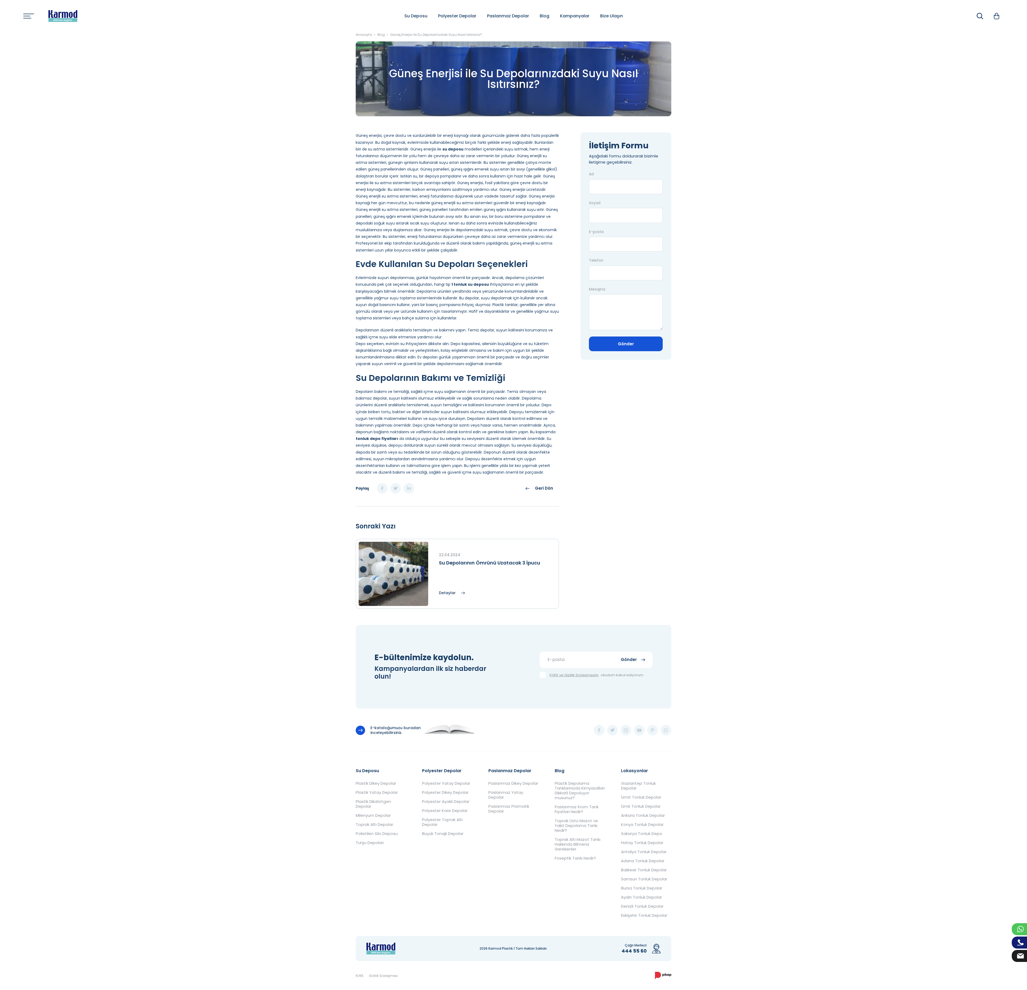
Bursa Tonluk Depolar (641, 888)
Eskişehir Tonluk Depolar (644, 915)
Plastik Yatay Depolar (377, 792)
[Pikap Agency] (663, 975)
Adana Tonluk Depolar (642, 860)
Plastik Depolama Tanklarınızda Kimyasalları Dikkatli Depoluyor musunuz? (580, 790)
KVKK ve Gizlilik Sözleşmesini (574, 675)
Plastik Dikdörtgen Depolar (373, 804)
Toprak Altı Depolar (374, 824)
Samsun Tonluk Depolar (644, 879)
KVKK (359, 975)
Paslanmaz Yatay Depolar (505, 795)
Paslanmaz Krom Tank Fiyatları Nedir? (577, 809)
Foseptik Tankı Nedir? (575, 858)
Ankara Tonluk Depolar (643, 815)
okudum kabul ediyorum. (597, 675)
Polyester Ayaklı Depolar (445, 801)
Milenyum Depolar (373, 815)
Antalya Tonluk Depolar (643, 851)
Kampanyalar (574, 16)
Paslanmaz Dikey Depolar (513, 783)
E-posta (596, 231)
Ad (591, 174)
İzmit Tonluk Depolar (641, 797)
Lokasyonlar (634, 770)
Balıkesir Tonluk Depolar (644, 870)
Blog (544, 16)
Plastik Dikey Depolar (376, 783)
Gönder (626, 344)
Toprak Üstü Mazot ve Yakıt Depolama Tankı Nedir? (576, 825)
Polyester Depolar (457, 16)
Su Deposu (415, 16)
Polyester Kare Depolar (444, 810)
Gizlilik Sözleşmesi (383, 975)
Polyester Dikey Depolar (445, 792)
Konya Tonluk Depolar (642, 824)
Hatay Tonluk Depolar (642, 842)
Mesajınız (597, 289)
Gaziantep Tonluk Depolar (638, 786)
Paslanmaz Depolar (508, 16)
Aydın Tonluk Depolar (641, 897)
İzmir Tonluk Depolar (641, 806)
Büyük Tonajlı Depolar (442, 833)
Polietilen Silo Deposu (377, 833)
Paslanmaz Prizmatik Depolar (508, 809)
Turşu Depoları (370, 842)
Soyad (594, 202)
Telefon (596, 260)
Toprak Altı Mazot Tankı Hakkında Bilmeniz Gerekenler (577, 844)
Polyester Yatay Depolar (446, 783)
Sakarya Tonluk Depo (641, 833)
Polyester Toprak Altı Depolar (442, 822)
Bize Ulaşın (611, 16)
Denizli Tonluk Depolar (642, 906)
